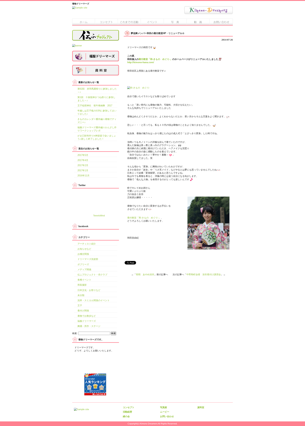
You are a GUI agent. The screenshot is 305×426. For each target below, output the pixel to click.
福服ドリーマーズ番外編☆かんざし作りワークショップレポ (96, 129)
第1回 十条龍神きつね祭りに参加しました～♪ (96, 99)
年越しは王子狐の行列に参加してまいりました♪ (96, 112)
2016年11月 (83, 175)
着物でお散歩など (86, 316)
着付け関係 (83, 310)
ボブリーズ (83, 264)
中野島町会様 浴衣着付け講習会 (203, 274)
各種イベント (84, 279)
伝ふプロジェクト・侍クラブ (92, 274)
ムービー (198, 22)
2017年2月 (82, 165)
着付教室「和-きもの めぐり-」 (155, 59)
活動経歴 (129, 22)
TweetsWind (99, 215)
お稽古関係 (83, 254)
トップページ (83, 22)
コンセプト (106, 22)
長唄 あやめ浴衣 (145, 274)
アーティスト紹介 (86, 243)
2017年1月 (82, 170)
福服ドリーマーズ (86, 321)
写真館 (175, 22)
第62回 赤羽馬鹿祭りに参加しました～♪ (97, 90)
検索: (74, 333)
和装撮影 (82, 285)
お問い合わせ (221, 22)
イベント (152, 22)
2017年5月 (82, 155)
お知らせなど (84, 249)
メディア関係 (84, 269)
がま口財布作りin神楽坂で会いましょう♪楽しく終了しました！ (96, 137)
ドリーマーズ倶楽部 (87, 259)
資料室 (200, 407)
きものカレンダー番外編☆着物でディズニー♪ (96, 121)
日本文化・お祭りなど (88, 290)
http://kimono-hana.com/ (140, 62)
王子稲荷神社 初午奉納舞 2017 (94, 105)
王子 (79, 305)
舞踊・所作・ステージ (88, 326)
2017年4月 (82, 160)
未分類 (80, 295)
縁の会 (126, 416)
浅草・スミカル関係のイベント (93, 300)
